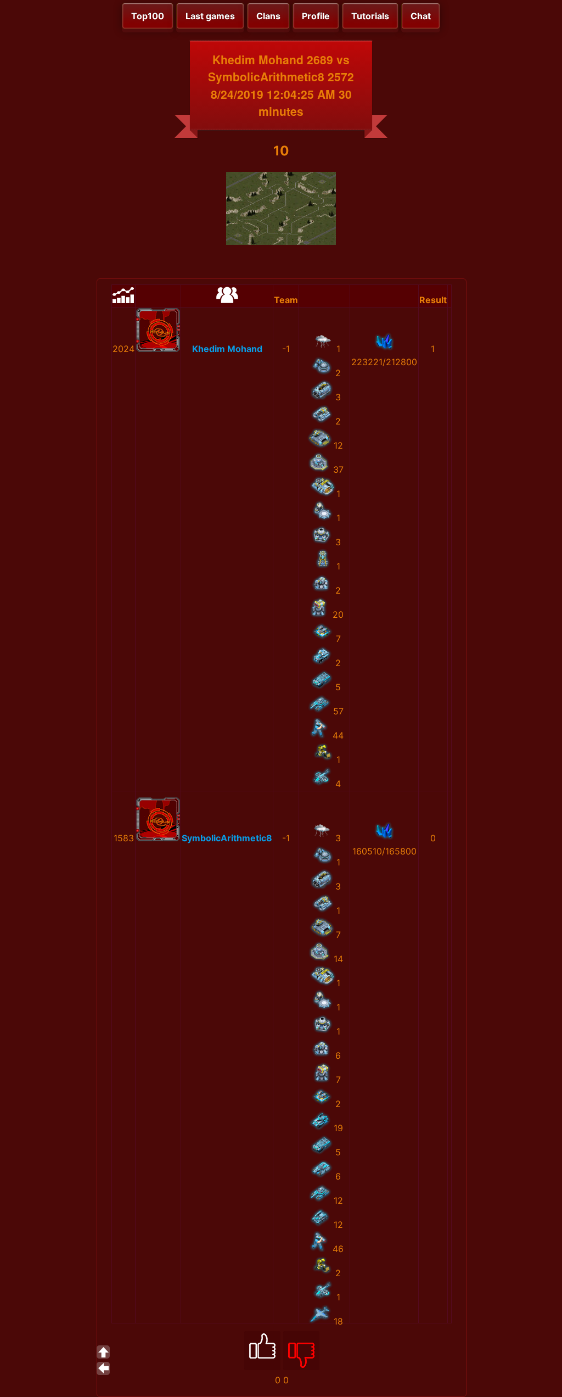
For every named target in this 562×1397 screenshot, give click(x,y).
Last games (210, 15)
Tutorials (370, 15)
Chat (421, 15)
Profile (316, 15)
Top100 (147, 15)
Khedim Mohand (227, 348)
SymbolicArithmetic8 (227, 837)
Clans (268, 15)
